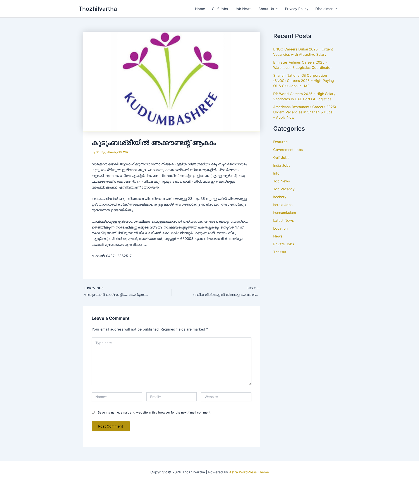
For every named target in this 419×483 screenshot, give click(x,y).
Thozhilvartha (98, 8)
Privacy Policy (296, 9)
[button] (276, 8)
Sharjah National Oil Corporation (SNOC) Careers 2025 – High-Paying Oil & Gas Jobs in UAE (303, 80)
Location (280, 228)
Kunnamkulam (284, 212)
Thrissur (279, 252)
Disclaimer (324, 9)
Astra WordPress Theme (249, 472)
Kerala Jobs (282, 205)
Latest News (283, 220)
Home (200, 9)
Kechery (279, 197)
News (277, 236)
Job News (243, 9)
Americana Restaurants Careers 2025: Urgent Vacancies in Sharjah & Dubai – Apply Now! (304, 112)
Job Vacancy (284, 189)
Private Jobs (283, 244)
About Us (266, 9)
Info (276, 173)
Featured (280, 142)
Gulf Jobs (220, 9)
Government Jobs (288, 149)
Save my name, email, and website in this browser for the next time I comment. (154, 412)
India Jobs (281, 165)
